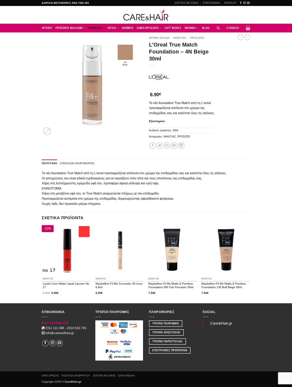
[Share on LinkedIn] (181, 145)
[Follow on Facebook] (241, 3)
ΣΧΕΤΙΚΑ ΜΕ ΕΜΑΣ (186, 2)
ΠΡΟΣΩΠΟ (197, 37)
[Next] (249, 264)
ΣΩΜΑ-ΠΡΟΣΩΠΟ (148, 27)
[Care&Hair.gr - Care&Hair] (146, 15)
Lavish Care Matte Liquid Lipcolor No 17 (66, 285)
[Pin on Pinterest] (174, 145)
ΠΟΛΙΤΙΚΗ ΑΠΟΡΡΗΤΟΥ (76, 375)
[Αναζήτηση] (218, 28)
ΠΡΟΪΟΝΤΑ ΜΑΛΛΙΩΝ (68, 27)
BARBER (127, 27)
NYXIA (112, 27)
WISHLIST (230, 2)
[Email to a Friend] (167, 145)
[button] (232, 28)
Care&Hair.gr (221, 323)
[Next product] (240, 37)
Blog (206, 27)
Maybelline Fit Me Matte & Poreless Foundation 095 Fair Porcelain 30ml (170, 285)
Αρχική (47, 27)
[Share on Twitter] (160, 145)
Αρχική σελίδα (159, 37)
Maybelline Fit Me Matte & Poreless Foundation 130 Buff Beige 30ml (223, 285)
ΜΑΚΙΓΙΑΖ (95, 27)
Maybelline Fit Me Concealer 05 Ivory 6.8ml (119, 285)
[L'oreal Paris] (159, 77)
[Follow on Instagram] (244, 3)
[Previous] (42, 264)
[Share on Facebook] (152, 145)
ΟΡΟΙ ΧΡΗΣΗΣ (50, 375)
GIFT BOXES (173, 27)
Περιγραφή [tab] (49, 163)
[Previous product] (247, 37)
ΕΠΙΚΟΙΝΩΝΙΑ (211, 2)
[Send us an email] (248, 3)
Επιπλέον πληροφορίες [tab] (77, 163)
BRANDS (190, 27)
